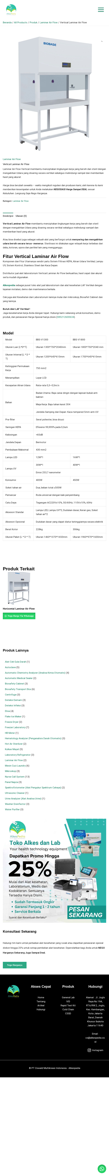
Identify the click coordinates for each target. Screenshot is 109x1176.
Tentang (40, 1001)
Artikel (40, 1005)
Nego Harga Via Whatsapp (20, 616)
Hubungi (41, 1009)
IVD (68, 1001)
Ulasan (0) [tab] (21, 215)
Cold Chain (68, 1009)
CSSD (68, 1013)
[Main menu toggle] (101, 9)
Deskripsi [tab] (8, 215)
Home (41, 997)
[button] (101, 40)
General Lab (68, 997)
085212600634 (65, 317)
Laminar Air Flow (12, 159)
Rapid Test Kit (68, 1005)
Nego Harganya (14, 965)
